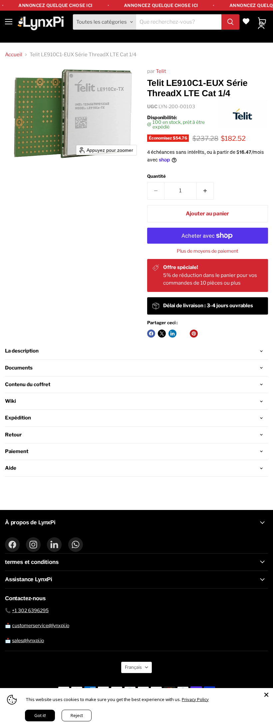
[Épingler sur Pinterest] (194, 334)
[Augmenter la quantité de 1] (205, 190)
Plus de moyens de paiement (207, 251)
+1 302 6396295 (30, 610)
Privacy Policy (195, 699)
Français (133, 667)
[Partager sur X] (162, 334)
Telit (161, 71)
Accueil (13, 55)
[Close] (266, 694)
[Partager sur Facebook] (151, 334)
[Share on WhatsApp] (183, 334)
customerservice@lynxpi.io (40, 625)
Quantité (156, 176)
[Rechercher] (230, 22)
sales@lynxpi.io (28, 640)
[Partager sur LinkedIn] (172, 334)
